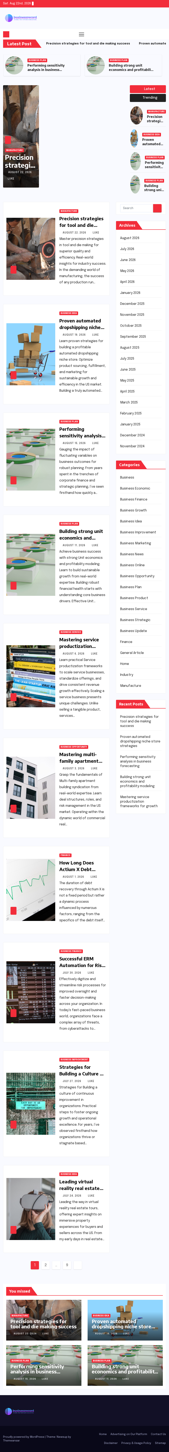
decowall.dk (129, 1011)
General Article (132, 653)
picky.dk (126, 993)
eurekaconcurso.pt (135, 875)
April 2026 (127, 282)
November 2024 (132, 446)
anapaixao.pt (130, 844)
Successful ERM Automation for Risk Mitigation (81, 965)
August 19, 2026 (75, 335)
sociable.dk (129, 974)
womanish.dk (130, 955)
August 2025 (129, 348)
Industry (126, 675)
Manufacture (14, 150)
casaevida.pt (130, 912)
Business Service (120, 60)
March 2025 (129, 402)
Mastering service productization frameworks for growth (131, 69)
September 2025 (133, 337)
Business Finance (71, 951)
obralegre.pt (130, 924)
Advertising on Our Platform (128, 1434)
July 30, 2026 (72, 973)
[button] (155, 34)
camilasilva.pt (130, 837)
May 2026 (127, 271)
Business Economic (135, 488)
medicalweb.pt (131, 856)
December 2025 (132, 304)
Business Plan (37, 60)
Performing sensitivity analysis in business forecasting (137, 761)
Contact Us (158, 1434)
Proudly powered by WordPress (24, 1437)
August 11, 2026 (74, 545)
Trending (149, 97)
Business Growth (133, 510)
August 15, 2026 (75, 443)
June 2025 (128, 369)
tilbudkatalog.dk (133, 949)
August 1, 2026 (74, 877)
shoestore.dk (130, 968)
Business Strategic (135, 620)
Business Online (132, 565)
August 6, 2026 (74, 654)
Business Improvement (74, 1060)
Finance (65, 855)
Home (124, 664)
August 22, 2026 (20, 172)
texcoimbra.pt (131, 943)
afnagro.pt (128, 831)
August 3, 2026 (74, 768)
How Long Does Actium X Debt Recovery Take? (76, 869)
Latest (149, 89)
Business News (132, 554)
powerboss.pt (131, 825)
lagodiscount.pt (132, 862)
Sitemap (160, 1443)
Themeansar (11, 1440)
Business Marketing (135, 543)
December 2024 (132, 435)
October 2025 (131, 326)
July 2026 (127, 249)
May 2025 (127, 380)
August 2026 (129, 238)
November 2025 (132, 315)
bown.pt (126, 881)
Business (127, 477)
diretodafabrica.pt (134, 887)
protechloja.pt (131, 850)
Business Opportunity (74, 747)
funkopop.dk (130, 999)
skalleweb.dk (130, 980)
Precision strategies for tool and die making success (81, 225)
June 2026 (128, 260)
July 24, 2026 (72, 1196)
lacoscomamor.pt (134, 868)
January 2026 (130, 293)
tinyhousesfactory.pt (137, 893)
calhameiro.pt (131, 906)
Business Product (134, 598)
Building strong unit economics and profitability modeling (50, 69)
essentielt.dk (130, 962)
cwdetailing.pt (131, 918)
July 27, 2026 (72, 1081)
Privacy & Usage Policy (136, 1443)
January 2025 (130, 424)
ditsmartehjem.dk (134, 986)
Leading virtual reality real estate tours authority (79, 1188)
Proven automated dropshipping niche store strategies (80, 327)
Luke (11, 179)
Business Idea (151, 135)
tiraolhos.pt (129, 1017)
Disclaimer (111, 1443)
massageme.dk (131, 1005)
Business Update (133, 631)
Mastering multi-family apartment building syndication (81, 760)
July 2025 (127, 358)
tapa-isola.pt (130, 899)
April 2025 (127, 391)
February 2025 (131, 413)
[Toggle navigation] (81, 34)
